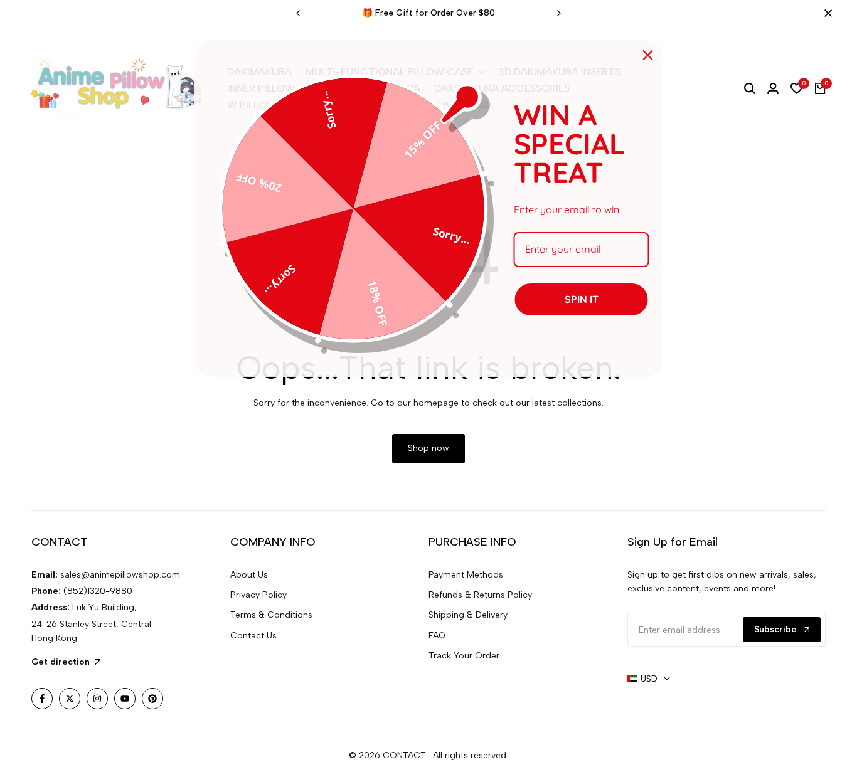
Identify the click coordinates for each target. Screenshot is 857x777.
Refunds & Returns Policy (480, 594)
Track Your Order (463, 655)
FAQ (436, 635)
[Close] (825, 13)
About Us (249, 574)
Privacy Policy (258, 594)
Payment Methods (465, 574)
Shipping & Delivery (468, 615)
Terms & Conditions (271, 615)
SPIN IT (582, 299)
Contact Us (253, 635)
